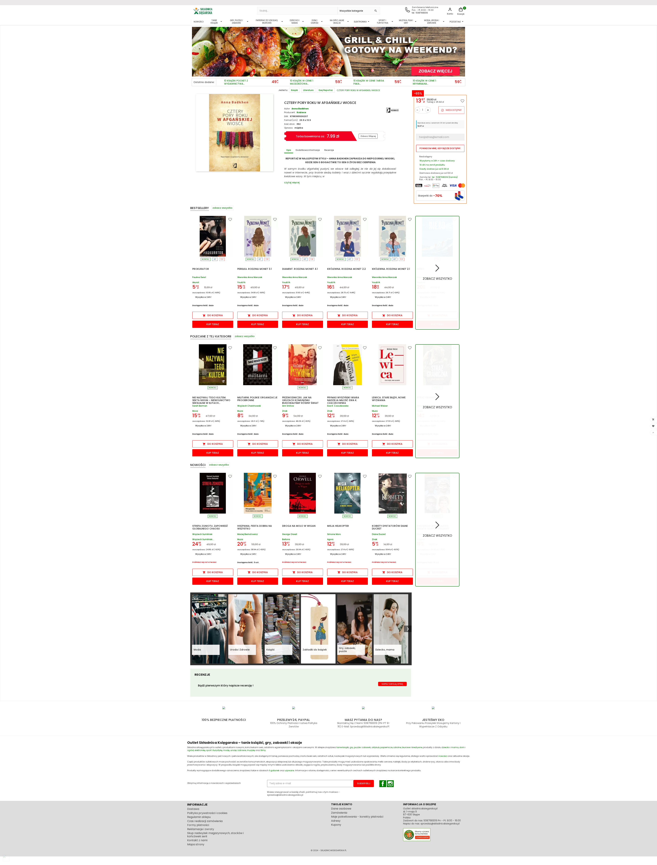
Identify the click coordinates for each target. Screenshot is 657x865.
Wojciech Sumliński (202, 534)
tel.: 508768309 (420, 12)
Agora (330, 539)
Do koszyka (213, 315)
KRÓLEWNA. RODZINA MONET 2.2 (346, 269)
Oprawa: (288, 127)
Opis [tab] (288, 150)
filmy (263, 750)
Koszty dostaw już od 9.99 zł (434, 168)
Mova (195, 410)
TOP (221, 259)
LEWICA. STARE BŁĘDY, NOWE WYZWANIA (388, 399)
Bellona (286, 539)
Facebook (382, 783)
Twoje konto (341, 804)
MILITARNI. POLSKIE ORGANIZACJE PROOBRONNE (257, 399)
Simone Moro (334, 534)
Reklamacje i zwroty (200, 829)
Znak (284, 410)
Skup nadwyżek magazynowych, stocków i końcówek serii (215, 834)
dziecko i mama (450, 747)
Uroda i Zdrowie (240, 649)
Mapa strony (195, 844)
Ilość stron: (289, 124)
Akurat (195, 282)
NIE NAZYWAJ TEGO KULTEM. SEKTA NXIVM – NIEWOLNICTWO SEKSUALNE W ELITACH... (211, 400)
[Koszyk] (460, 11)
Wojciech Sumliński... (203, 539)
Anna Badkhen (300, 108)
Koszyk (460, 13)
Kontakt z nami (197, 840)
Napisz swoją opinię (392, 684)
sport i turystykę (214, 750)
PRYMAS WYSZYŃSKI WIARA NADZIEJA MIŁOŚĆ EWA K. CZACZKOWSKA (343, 400)
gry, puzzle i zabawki (360, 747)
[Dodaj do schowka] (462, 100)
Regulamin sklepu (199, 817)
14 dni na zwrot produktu (432, 164)
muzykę (251, 750)
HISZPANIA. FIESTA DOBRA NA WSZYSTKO (254, 527)
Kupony (336, 825)
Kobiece (301, 112)
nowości (443, 756)
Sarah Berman (199, 406)
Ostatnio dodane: (204, 82)
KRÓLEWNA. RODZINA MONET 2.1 (391, 269)
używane (289, 770)
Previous (195, 51)
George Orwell (289, 534)
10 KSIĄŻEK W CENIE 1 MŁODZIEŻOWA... (301, 82)
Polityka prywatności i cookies (207, 813)
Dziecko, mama (384, 649)
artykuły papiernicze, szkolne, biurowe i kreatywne (397, 747)
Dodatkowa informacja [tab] (308, 150)
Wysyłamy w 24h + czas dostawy (437, 160)
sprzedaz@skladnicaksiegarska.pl (440, 823)
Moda (197, 649)
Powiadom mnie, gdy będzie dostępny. (440, 148)
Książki (270, 649)
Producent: (289, 112)
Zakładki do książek (315, 649)
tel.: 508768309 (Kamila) (445, 177)
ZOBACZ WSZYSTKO (437, 278)
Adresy (335, 821)
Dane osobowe (341, 809)
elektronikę (200, 750)
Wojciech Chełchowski (249, 406)
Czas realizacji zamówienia (205, 821)
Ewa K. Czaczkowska (337, 406)
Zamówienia (339, 813)
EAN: (286, 116)
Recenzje (329, 150)
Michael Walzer (380, 406)
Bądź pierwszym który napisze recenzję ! (225, 685)
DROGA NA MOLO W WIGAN (298, 526)
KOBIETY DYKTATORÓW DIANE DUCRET (390, 527)
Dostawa (193, 809)
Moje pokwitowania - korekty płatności (357, 817)
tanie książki (343, 747)
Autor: (287, 108)
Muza (240, 410)
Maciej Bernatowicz (247, 534)
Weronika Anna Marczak (249, 277)
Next (462, 51)
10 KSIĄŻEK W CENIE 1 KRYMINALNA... (424, 82)
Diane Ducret (379, 534)
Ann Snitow (288, 406)
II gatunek (274, 770)
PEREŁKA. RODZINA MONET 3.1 (254, 269)
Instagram (390, 783)
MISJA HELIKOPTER (338, 526)
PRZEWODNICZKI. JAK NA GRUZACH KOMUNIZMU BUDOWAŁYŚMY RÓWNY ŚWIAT (300, 400)
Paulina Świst (199, 277)
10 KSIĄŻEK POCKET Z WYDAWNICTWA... (236, 82)
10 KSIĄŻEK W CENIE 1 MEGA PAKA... (368, 82)
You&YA (241, 282)
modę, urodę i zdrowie (234, 750)
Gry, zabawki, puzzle (347, 649)
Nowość (206, 259)
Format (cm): (291, 120)
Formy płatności (198, 825)
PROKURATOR (200, 269)
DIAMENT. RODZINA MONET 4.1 (300, 269)
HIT (215, 259)
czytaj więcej (292, 182)
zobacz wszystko (222, 208)
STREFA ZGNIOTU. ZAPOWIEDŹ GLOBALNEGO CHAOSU (210, 527)
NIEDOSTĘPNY (451, 110)
